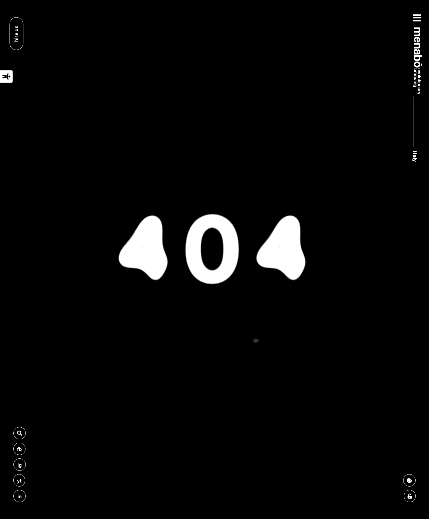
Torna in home (214, 322)
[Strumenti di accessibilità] (6, 76)
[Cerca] (19, 433)
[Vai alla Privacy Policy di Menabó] (410, 496)
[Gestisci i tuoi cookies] (409, 480)
